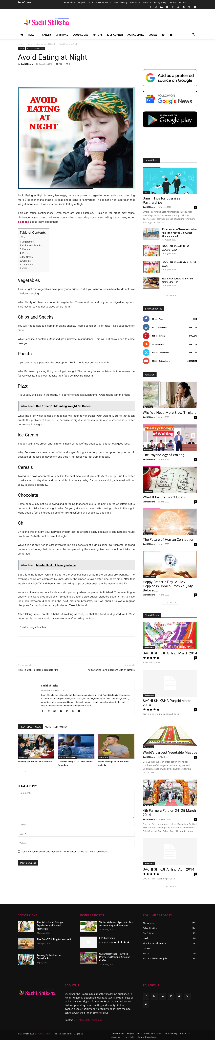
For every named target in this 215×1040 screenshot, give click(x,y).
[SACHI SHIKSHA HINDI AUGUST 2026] (151, 267)
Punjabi (81, 2)
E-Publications (107, 938)
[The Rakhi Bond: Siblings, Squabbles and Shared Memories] (26, 926)
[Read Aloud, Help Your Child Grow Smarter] (151, 283)
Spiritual (62, 34)
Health (32, 34)
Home (21, 43)
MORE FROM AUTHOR (56, 726)
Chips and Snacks (32, 245)
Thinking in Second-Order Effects (35, 761)
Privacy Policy (160, 2)
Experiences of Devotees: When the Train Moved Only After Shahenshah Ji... (179, 232)
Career (46, 34)
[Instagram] (155, 7)
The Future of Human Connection (168, 540)
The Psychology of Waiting (163, 455)
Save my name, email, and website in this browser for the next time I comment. (64, 851)
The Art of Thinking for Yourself (54, 939)
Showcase (23, 757)
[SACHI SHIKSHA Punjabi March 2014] (170, 683)
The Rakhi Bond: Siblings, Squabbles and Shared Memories (50, 925)
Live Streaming (120, 2)
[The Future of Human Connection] (170, 521)
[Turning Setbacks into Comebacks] (26, 959)
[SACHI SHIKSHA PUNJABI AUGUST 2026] (151, 250)
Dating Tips (103, 757)
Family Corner (149, 576)
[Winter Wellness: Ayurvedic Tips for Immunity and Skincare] (88, 926)
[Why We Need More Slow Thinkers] (170, 395)
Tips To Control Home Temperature (38, 669)
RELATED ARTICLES (30, 726)
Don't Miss (148, 407)
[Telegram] (183, 7)
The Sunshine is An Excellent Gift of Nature (110, 669)
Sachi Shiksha (27, 64)
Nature (97, 34)
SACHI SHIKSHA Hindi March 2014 (170, 653)
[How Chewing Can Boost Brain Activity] (116, 746)
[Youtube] (194, 7)
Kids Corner (115, 34)
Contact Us (135, 2)
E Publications (69, 2)
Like (195, 319)
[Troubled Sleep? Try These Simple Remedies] (76, 746)
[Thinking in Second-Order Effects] (36, 746)
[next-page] (25, 772)
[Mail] (166, 7)
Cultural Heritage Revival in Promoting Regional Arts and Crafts (114, 957)
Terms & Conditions (177, 2)
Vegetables (28, 241)
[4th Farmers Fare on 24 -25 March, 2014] (170, 793)
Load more (169, 295)
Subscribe (192, 361)
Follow (193, 327)
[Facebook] (150, 7)
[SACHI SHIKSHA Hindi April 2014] (170, 851)
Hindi (90, 2)
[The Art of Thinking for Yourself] (26, 943)
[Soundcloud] (178, 7)
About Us (147, 2)
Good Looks (80, 34)
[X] (189, 7)
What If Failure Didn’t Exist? (164, 497)
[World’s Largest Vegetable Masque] (170, 734)
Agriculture (135, 34)
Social (153, 34)
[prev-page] (20, 772)
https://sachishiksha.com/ (52, 690)
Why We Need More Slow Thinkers (170, 413)
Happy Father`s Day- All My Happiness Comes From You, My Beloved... (168, 586)
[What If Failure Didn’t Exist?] (170, 479)
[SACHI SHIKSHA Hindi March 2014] (170, 635)
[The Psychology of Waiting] (170, 437)
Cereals (26, 260)
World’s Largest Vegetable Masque (170, 752)
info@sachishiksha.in (90, 1020)
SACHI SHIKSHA (43, 1033)
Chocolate (27, 264)
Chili (24, 268)
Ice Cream (27, 257)
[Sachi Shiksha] (37, 992)
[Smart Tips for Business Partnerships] (170, 180)
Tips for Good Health (45, 43)
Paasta (26, 249)
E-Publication (149, 647)
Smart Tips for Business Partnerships (161, 200)
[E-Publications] (88, 942)
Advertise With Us (103, 2)
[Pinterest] (172, 7)
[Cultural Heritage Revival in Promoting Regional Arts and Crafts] (88, 958)
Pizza (25, 253)
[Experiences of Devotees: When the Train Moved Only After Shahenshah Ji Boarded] (151, 233)
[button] (193, 35)
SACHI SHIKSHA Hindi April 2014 (168, 869)
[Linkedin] (161, 7)
